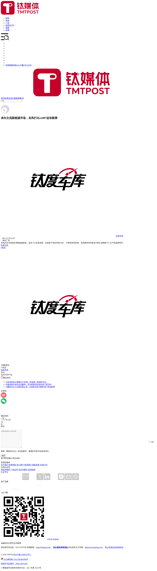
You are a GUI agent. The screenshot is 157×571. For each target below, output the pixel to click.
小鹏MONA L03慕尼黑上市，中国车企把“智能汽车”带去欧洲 (30, 387)
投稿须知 (12, 465)
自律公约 (43, 465)
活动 (7, 53)
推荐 (7, 18)
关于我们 (4, 465)
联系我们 (28, 465)
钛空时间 (9, 56)
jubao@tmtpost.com (43, 547)
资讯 (3, 98)
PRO (12, 98)
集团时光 (9, 58)
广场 (7, 23)
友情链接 (31, 470)
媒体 (7, 43)
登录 (3, 456)
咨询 (7, 51)
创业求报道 (5, 470)
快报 (7, 20)
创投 (7, 48)
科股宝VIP (10, 25)
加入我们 (20, 465)
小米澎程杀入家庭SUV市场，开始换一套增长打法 (26, 382)
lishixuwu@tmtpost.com (94, 547)
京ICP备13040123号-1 (22, 555)
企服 (7, 46)
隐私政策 (36, 465)
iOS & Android (53, 539)
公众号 (8, 60)
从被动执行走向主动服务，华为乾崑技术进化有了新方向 (28, 384)
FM (22, 98)
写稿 (7, 65)
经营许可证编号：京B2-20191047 (14, 564)
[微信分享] (3, 403)
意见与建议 (23, 470)
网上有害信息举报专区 (114, 547)
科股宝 (7, 98)
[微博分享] (3, 397)
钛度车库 (4, 245)
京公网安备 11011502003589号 (15, 559)
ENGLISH (27, 65)
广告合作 (14, 470)
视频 (7, 28)
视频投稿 (13, 65)
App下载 (20, 65)
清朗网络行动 (11, 63)
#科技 (3, 248)
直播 (7, 30)
